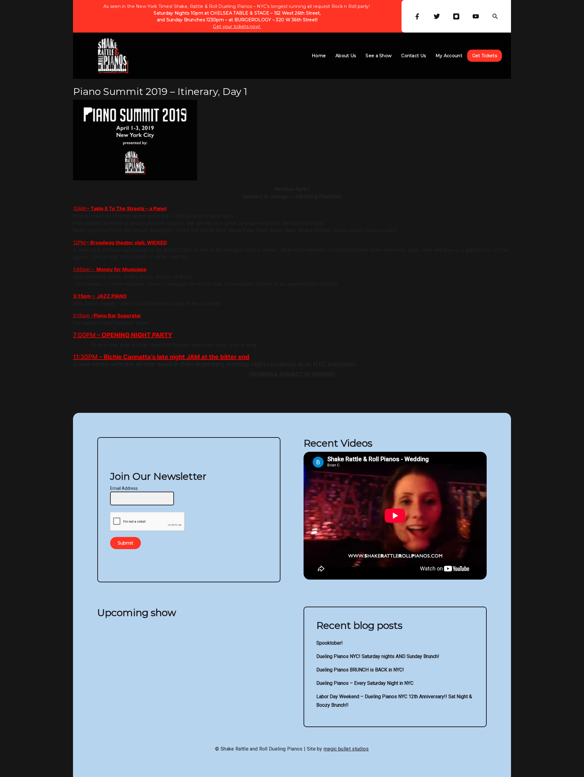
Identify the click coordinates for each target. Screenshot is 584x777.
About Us (345, 55)
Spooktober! (329, 643)
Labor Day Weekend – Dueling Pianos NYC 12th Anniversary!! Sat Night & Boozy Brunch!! (394, 701)
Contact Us (413, 55)
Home (319, 55)
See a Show (378, 55)
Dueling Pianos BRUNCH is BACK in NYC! (360, 670)
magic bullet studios (346, 749)
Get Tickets (484, 55)
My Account (449, 55)
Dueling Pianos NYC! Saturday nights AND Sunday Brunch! (377, 656)
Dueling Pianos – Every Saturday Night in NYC (364, 683)
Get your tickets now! (237, 26)
